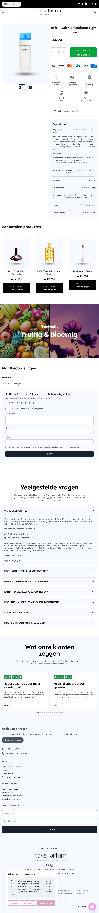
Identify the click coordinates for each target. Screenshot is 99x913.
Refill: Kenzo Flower (83, 271)
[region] (31, 889)
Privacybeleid (37, 408)
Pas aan (14, 903)
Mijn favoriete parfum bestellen (14, 795)
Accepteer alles (46, 903)
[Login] (96, 4)
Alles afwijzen (28, 903)
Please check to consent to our (26, 408)
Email (8, 438)
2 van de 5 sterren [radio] (22, 402)
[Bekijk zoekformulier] (95, 12)
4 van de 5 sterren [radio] (30, 402)
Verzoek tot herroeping (11, 799)
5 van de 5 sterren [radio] (34, 402)
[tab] (24, 81)
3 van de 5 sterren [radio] (26, 402)
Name (8, 428)
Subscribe (49, 829)
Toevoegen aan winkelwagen (83, 52)
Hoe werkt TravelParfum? (11, 767)
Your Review (10, 413)
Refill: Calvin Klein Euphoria (16, 273)
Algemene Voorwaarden (11, 777)
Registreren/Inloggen (10, 789)
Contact (5, 770)
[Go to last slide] (20, 87)
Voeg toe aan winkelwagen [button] (16, 288)
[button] (22, 87)
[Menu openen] (3, 12)
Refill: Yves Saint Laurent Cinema (49, 273)
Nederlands (11, 4)
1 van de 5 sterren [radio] (18, 402)
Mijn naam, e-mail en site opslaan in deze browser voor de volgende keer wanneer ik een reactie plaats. (44, 447)
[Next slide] (30, 87)
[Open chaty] (92, 906)
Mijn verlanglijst (8, 792)
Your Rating (10, 402)
